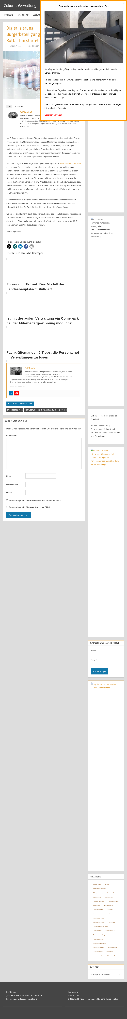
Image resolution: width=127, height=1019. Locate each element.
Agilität (107, 884)
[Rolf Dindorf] (13, 117)
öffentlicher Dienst (112, 956)
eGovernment (109, 897)
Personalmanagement (99, 943)
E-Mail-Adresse (12, 484)
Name (9, 476)
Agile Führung (97, 884)
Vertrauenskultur (97, 951)
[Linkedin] (11, 393)
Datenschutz (73, 995)
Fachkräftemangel (113, 901)
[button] (9, 246)
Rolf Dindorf (23, 15)
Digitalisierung (26, 404)
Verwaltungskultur (98, 956)
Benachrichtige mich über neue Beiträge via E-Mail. (29, 507)
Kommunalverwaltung (47, 410)
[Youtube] (16, 393)
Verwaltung (110, 951)
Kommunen (62, 410)
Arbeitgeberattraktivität (99, 888)
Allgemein (12, 404)
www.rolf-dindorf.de (17, 386)
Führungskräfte (108, 905)
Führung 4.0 (96, 905)
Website (9, 493)
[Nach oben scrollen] (121, 1013)
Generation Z (110, 909)
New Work (112, 922)
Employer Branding (98, 901)
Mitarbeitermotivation (99, 922)
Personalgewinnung (99, 939)
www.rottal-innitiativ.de (70, 163)
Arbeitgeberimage (98, 893)
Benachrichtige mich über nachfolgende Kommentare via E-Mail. (35, 500)
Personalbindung (110, 930)
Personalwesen (112, 947)
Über (9, 107)
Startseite (8, 15)
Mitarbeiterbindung (98, 918)
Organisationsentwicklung (100, 926)
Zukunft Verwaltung (20, 5)
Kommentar (11, 435)
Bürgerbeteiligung (15, 410)
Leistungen (37, 15)
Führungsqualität (98, 909)
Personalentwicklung (99, 935)
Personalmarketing (98, 947)
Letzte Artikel (18, 107)
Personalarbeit (97, 930)
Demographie (111, 893)
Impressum (73, 992)
